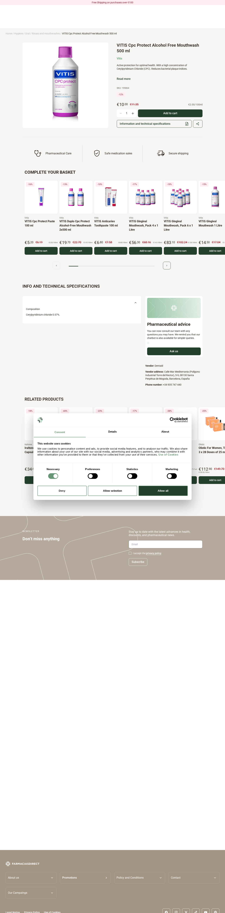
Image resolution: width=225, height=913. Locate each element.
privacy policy (153, 553)
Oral (27, 33)
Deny (62, 490)
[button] (85, 877)
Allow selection (112, 490)
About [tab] (165, 431)
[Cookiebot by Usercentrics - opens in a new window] (172, 420)
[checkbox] (130, 553)
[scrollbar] (112, 266)
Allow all (163, 490)
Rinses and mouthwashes (46, 33)
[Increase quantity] (133, 113)
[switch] (93, 476)
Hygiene (18, 33)
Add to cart (41, 250)
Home (9, 33)
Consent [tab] (59, 431)
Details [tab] (112, 431)
